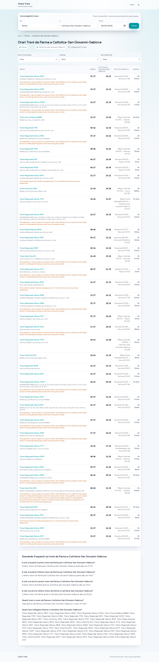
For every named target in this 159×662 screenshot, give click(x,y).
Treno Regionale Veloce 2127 (32, 374)
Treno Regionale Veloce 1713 (31, 269)
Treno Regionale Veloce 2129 (32, 528)
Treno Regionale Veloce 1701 (32, 316)
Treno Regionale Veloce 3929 (32, 303)
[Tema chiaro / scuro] (138, 4)
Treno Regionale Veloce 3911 (31, 515)
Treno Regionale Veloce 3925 (32, 295)
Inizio (132, 5)
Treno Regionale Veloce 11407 (32, 382)
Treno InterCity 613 (28, 256)
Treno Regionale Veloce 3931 (32, 214)
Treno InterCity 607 (28, 355)
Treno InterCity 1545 (28, 188)
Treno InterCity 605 (28, 488)
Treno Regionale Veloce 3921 (32, 282)
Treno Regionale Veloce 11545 (32, 102)
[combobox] (39, 26)
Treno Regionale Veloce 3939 (32, 89)
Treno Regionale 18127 (29, 248)
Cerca (134, 26)
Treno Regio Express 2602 (30, 229)
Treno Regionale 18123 (29, 167)
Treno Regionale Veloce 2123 (32, 420)
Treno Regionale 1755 (29, 149)
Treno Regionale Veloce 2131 (31, 405)
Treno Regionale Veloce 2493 (32, 456)
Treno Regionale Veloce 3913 (32, 238)
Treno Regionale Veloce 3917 (32, 175)
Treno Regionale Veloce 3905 (32, 475)
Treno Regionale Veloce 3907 (32, 76)
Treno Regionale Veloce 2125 (32, 467)
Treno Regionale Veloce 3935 (32, 433)
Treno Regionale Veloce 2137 (32, 536)
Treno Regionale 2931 (29, 507)
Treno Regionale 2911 (28, 159)
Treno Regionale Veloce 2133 (32, 327)
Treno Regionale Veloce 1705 (32, 340)
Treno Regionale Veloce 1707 (32, 199)
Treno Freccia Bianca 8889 (31, 117)
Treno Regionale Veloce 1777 (32, 446)
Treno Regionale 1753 (29, 128)
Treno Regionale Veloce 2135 (32, 397)
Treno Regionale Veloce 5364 (32, 136)
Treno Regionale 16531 (29, 366)
